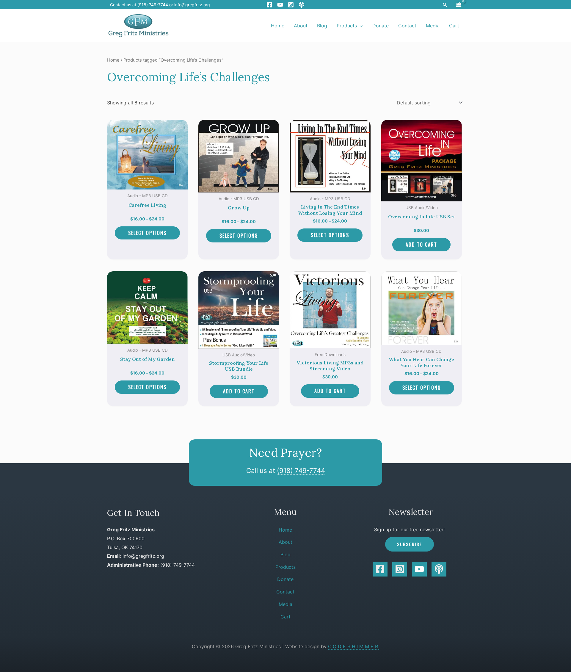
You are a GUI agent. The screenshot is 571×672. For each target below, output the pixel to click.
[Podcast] (302, 5)
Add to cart (421, 244)
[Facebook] (269, 5)
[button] (445, 4)
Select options (147, 232)
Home (113, 60)
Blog (285, 554)
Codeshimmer (353, 646)
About (285, 542)
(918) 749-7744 (301, 470)
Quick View (147, 184)
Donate (285, 579)
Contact (285, 592)
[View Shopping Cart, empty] (459, 4)
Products (285, 567)
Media (285, 604)
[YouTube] (280, 5)
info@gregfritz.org (192, 4)
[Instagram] (291, 5)
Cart (285, 617)
